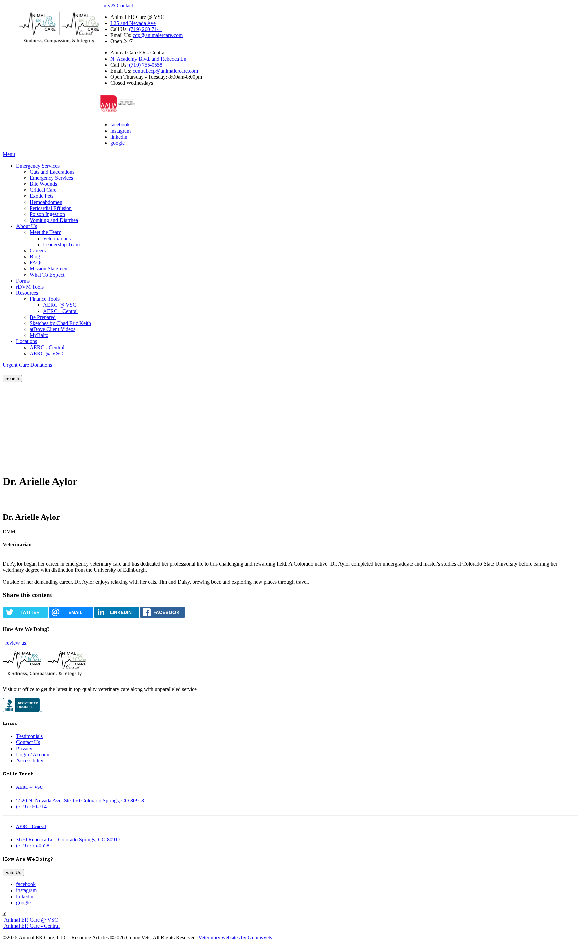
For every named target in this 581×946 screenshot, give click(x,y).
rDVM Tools (30, 287)
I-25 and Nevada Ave (133, 23)
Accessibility (29, 760)
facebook (120, 125)
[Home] (58, 46)
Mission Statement (49, 268)
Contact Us (28, 742)
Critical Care (43, 190)
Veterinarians (57, 238)
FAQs (36, 262)
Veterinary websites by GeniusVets (235, 937)
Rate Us (13, 872)
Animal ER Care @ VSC (30, 920)
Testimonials (29, 736)
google (117, 143)
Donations (41, 365)
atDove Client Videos (52, 329)
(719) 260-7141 (145, 29)
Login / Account (33, 754)
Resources (27, 293)
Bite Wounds (43, 184)
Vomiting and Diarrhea (54, 220)
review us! (16, 643)
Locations (26, 341)
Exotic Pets (41, 196)
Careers (38, 250)
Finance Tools (45, 299)
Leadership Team (61, 244)
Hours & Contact (115, 5)
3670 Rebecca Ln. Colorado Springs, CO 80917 (68, 839)
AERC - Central (60, 311)
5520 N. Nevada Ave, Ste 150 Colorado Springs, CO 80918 (80, 800)
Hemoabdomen (46, 202)
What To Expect (47, 275)
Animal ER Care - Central (31, 926)
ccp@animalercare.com (158, 35)
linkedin (118, 137)
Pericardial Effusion (51, 208)
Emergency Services (38, 166)
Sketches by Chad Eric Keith (60, 323)
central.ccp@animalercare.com (165, 71)
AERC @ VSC (59, 305)
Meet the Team (45, 232)
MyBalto (39, 335)
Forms (23, 281)
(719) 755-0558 (145, 65)
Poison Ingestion (47, 214)
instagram (120, 131)
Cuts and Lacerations (52, 172)
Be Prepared (43, 317)
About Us (26, 226)
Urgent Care (16, 365)
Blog (35, 256)
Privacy (24, 748)
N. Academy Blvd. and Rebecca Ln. (149, 59)
